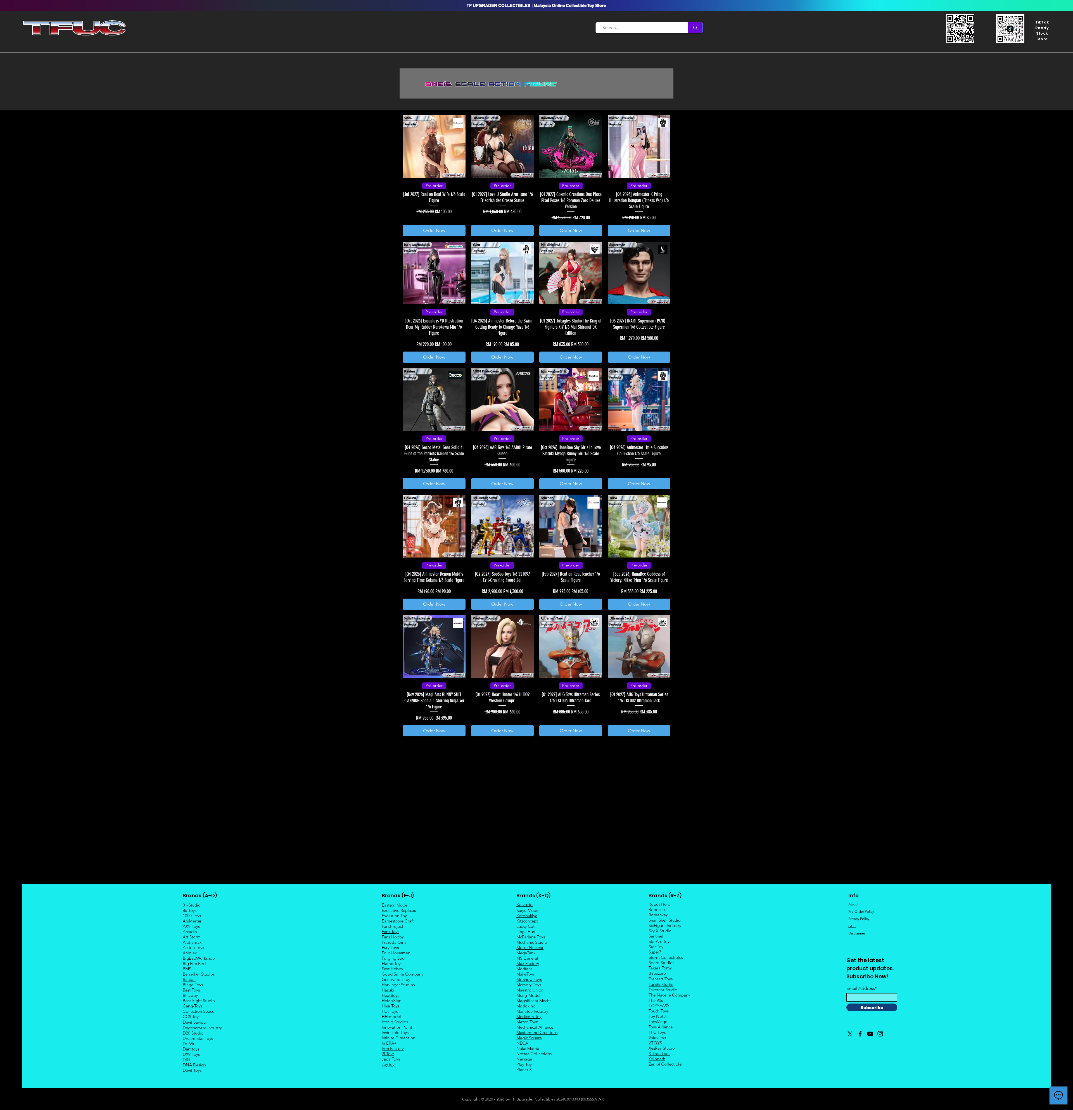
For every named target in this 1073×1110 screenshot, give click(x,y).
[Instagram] (880, 1033)
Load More (536, 752)
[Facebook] (860, 1033)
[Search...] (695, 27)
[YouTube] (870, 1033)
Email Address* (861, 988)
